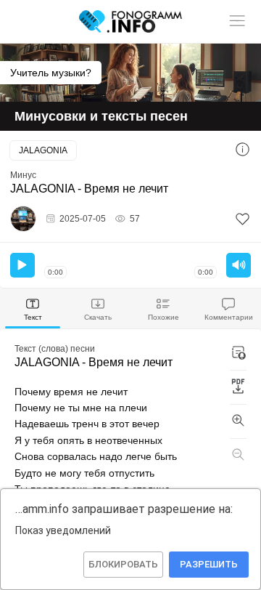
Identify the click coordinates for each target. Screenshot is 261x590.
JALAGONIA (43, 150)
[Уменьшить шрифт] (238, 455)
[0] (242, 219)
